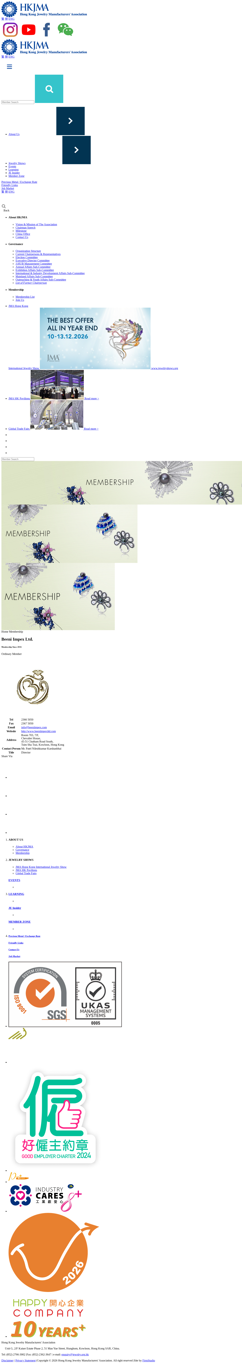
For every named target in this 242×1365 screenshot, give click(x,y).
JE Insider (14, 172)
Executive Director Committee (33, 260)
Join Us (20, 299)
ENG (12, 18)
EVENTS (14, 880)
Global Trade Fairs (26, 873)
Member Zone (16, 175)
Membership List (25, 296)
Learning (14, 169)
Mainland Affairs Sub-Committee (34, 276)
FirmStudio (148, 1360)
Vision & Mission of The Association (36, 224)
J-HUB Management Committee (34, 263)
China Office (23, 233)
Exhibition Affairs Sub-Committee (35, 270)
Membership (23, 852)
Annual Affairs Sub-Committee (33, 266)
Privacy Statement (25, 1360)
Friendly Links (9, 185)
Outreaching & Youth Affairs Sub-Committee (41, 279)
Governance (22, 849)
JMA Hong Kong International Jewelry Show (41, 866)
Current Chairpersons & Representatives (38, 254)
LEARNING (16, 893)
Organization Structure (28, 250)
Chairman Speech (25, 227)
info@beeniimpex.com (34, 727)
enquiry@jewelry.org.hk (75, 1354)
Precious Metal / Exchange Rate (19, 181)
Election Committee (27, 257)
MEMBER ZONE (20, 921)
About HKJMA (24, 846)
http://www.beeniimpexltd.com (38, 731)
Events (12, 166)
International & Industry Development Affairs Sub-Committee (50, 273)
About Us (14, 134)
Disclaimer (7, 1360)
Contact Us (22, 237)
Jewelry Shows (17, 163)
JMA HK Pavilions (26, 870)
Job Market (7, 188)
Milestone (21, 230)
